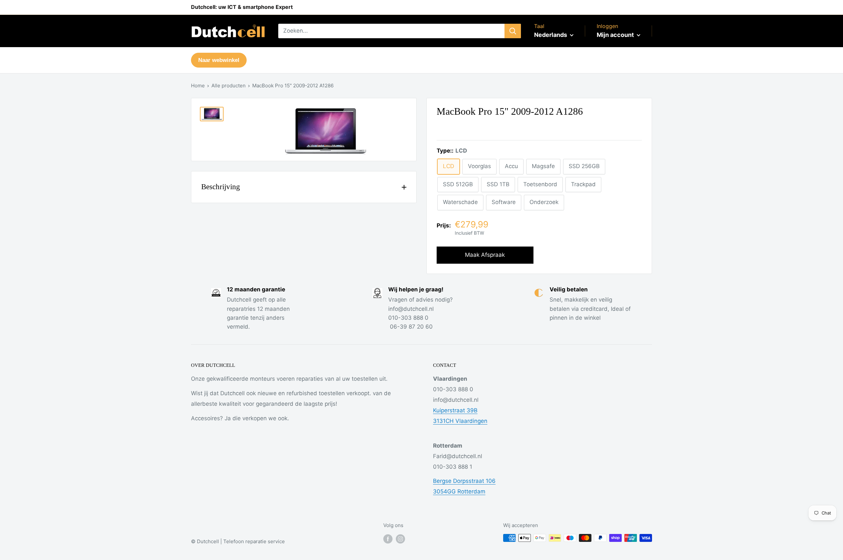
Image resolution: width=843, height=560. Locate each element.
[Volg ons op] (388, 539)
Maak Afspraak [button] (485, 254)
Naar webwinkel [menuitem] (218, 60)
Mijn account (616, 34)
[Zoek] (512, 31)
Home (198, 85)
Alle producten (228, 85)
